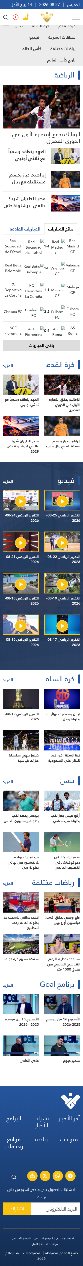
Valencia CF (73, 268)
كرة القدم (67, 26)
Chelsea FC (13, 311)
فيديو (34, 37)
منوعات (69, 1139)
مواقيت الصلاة (49, 1244)
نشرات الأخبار (42, 1122)
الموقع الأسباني (21, 1238)
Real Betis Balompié (13, 268)
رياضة (41, 1139)
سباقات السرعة (62, 37)
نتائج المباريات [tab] (60, 228)
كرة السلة (40, 26)
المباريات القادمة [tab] (25, 228)
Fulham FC (73, 311)
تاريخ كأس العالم (61, 60)
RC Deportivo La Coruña (13, 290)
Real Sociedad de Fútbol (13, 246)
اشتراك (17, 1208)
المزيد (8, 365)
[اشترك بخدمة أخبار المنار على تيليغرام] (70, 1176)
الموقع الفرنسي (43, 1238)
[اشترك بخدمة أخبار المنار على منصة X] (45, 1176)
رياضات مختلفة (63, 48)
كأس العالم (31, 48)
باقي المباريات (41, 345)
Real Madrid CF (73, 246)
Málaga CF (73, 290)
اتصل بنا (33, 1244)
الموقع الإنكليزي (65, 1238)
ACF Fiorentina (12, 330)
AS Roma (72, 330)
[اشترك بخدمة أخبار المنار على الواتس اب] (57, 1176)
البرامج (13, 1118)
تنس (19, 26)
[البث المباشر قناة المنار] (32, 1176)
